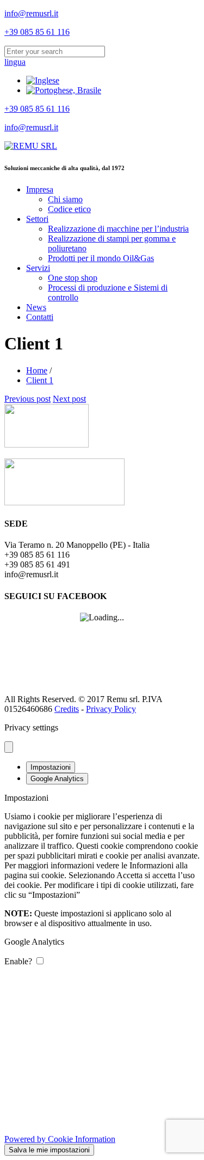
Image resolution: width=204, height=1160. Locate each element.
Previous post (27, 398)
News (36, 307)
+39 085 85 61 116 (37, 32)
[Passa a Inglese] (42, 80)
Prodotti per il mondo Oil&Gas (101, 258)
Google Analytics (57, 779)
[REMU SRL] (30, 145)
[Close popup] (8, 747)
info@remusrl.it (31, 13)
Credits (66, 709)
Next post (69, 398)
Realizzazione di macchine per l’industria (118, 228)
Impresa (39, 189)
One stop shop (72, 277)
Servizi (38, 268)
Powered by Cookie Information (59, 1139)
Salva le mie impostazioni (49, 1150)
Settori (37, 218)
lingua (15, 62)
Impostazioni (50, 767)
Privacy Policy (111, 709)
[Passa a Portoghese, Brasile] (63, 90)
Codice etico (69, 209)
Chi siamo (65, 199)
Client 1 (39, 380)
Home (36, 370)
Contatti (39, 317)
